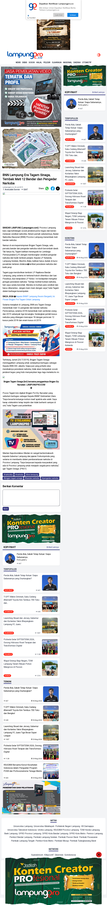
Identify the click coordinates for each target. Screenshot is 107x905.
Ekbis (24, 62)
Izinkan (73, 15)
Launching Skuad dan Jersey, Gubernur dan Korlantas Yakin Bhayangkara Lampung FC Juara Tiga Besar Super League (21, 731)
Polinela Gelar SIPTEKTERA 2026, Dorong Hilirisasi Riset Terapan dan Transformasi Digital (20, 642)
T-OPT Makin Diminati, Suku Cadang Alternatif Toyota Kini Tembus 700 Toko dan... (21, 600)
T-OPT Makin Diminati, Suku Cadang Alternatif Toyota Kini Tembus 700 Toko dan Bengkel (21, 710)
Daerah (77, 62)
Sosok (32, 62)
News (18, 62)
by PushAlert (31, 18)
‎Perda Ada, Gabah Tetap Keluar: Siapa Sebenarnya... (34, 555)
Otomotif (86, 62)
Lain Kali (58, 15)
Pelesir (46, 62)
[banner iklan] (31, 97)
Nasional (67, 62)
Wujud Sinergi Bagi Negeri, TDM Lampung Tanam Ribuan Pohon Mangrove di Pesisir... (18, 664)
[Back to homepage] (24, 55)
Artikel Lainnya (53, 547)
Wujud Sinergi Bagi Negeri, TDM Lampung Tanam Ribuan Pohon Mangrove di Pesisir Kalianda (75, 339)
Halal (39, 62)
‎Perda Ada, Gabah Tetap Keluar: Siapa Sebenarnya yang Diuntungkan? (21, 577)
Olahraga (57, 62)
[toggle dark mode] (99, 55)
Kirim (6, 509)
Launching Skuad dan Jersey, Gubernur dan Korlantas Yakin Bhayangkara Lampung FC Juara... (21, 621)
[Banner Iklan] (53, 25)
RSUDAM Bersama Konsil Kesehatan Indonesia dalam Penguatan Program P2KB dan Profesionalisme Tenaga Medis (23, 768)
